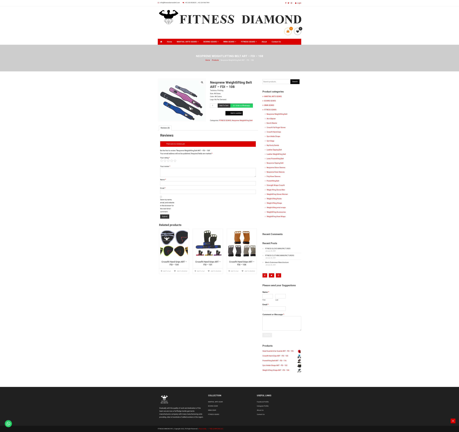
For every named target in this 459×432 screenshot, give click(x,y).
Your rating (165, 158)
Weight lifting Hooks (274, 199)
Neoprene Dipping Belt (275, 163)
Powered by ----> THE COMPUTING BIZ (211, 429)
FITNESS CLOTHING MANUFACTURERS (279, 255)
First (263, 300)
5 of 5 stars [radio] (175, 160)
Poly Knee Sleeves (273, 176)
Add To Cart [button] (167, 271)
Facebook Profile (263, 402)
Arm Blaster (271, 119)
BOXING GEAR (213, 406)
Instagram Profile (262, 406)
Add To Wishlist (182, 271)
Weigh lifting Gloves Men (276, 190)
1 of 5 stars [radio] (161, 160)
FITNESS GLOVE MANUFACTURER (277, 248)
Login (299, 3)
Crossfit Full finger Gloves (276, 127)
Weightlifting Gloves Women (277, 194)
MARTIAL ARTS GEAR (215, 402)
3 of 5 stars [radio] (168, 160)
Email (163, 188)
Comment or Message (273, 314)
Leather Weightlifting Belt (276, 154)
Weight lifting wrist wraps (276, 207)
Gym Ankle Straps (273, 136)
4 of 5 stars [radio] (171, 160)
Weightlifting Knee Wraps (276, 216)
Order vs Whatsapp (242, 105)
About (264, 42)
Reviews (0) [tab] (165, 128)
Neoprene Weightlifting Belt (242, 120)
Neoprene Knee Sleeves (276, 172)
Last (276, 300)
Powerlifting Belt (273, 181)
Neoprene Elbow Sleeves (276, 168)
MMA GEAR (212, 410)
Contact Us (276, 42)
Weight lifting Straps (274, 203)
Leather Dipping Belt (274, 150)
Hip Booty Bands (273, 145)
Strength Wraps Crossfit (276, 185)
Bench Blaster (272, 123)
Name (163, 180)
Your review (165, 166)
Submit (267, 335)
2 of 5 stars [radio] (165, 160)
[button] (202, 82)
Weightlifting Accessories (276, 212)
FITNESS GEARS (248, 42)
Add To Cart (223, 105)
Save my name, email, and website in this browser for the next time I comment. (167, 206)
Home (169, 42)
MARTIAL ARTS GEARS (187, 42)
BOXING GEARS (210, 42)
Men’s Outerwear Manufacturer (277, 262)
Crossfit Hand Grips (274, 132)
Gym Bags (270, 141)
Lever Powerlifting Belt (275, 159)
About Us (260, 410)
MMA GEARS (228, 42)
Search (295, 82)
